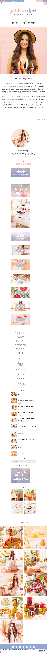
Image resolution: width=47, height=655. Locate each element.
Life (17, 76)
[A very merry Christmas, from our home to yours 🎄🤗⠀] (35, 561)
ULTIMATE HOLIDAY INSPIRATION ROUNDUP (26, 439)
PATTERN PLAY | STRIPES (23, 79)
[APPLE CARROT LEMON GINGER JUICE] (30, 495)
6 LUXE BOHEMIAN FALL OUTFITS (24, 452)
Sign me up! (40, 1)
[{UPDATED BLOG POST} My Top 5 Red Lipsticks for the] (12, 632)
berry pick (30, 102)
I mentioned (11, 86)
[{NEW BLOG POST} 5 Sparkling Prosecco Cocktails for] (35, 537)
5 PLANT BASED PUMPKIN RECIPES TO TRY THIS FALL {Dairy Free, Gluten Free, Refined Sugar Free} (26, 401)
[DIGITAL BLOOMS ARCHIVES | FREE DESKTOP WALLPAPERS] (30, 508)
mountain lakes (36, 102)
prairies (16, 102)
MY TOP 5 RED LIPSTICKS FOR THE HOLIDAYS (26, 432)
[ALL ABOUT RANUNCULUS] (17, 508)
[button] (23, 1)
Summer (31, 76)
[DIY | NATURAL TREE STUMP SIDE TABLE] (17, 495)
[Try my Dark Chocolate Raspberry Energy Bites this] (35, 585)
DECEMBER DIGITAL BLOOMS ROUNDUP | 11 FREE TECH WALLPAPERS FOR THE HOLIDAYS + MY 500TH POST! (27, 426)
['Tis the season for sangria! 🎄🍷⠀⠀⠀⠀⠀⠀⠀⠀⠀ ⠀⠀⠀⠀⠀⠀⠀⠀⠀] (35, 608)
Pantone (21, 76)
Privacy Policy (25, 652)
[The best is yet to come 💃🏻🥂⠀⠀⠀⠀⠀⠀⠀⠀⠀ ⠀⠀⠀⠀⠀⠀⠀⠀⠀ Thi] (12, 537)
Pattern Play (26, 76)
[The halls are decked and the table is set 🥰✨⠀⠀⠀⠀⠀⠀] (12, 585)
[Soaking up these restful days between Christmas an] (12, 561)
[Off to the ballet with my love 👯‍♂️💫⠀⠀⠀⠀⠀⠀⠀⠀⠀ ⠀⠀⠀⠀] (12, 608)
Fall (11, 76)
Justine (10, 119)
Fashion (14, 76)
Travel (35, 76)
